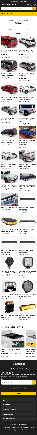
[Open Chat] (28, 4)
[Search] (34, 8)
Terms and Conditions (23, 430)
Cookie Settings (12, 430)
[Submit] (34, 382)
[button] (18, 400)
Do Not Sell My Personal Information (11, 427)
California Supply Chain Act (27, 427)
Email (3, 379)
